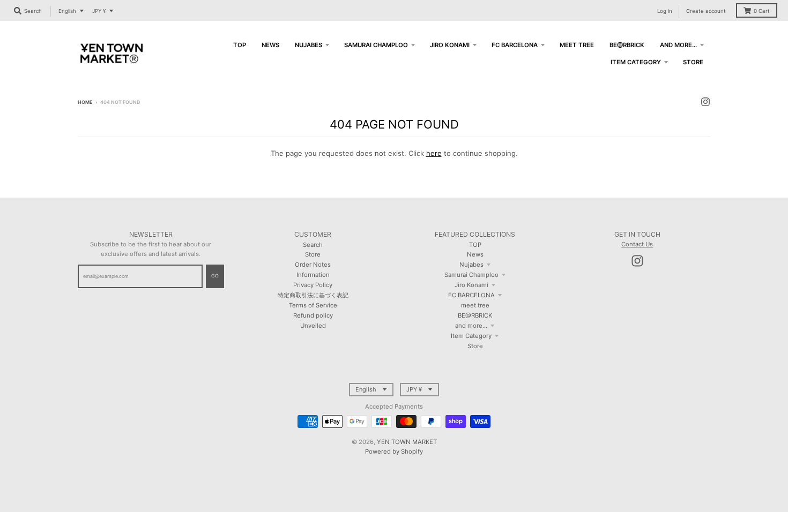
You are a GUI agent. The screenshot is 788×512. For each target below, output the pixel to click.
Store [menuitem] (693, 62)
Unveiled (313, 325)
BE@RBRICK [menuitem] (626, 45)
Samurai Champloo (471, 274)
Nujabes (471, 264)
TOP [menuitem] (239, 45)
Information (313, 274)
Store (313, 254)
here (434, 153)
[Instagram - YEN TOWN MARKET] (705, 102)
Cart (762, 11)
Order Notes (313, 264)
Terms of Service (313, 305)
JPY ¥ (99, 11)
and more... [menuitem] (678, 45)
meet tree (475, 305)
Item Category (471, 336)
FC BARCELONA (471, 295)
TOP (475, 245)
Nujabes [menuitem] (308, 45)
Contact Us (637, 244)
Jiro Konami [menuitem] (450, 45)
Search (313, 245)
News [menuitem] (270, 45)
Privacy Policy (312, 285)
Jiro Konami (471, 285)
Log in (664, 11)
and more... (471, 325)
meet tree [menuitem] (577, 45)
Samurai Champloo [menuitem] (376, 45)
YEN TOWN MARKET (407, 442)
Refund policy (313, 315)
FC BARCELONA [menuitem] (515, 45)
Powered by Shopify (394, 451)
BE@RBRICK (475, 315)
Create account (706, 11)
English (67, 11)
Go (215, 275)
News (475, 254)
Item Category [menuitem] (636, 62)
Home (85, 102)
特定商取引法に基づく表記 (313, 295)
